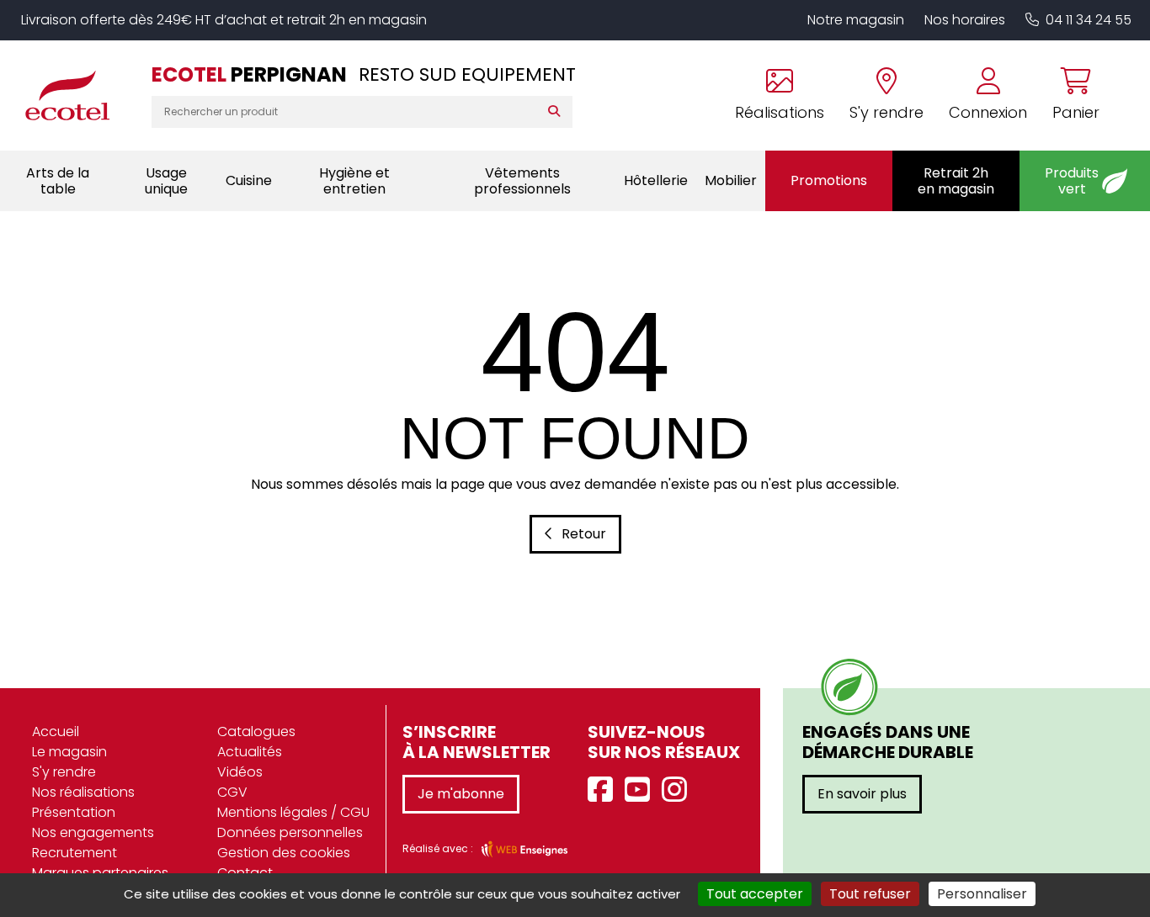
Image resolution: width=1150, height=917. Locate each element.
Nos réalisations (83, 792)
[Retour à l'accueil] (75, 95)
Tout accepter (754, 894)
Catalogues (256, 731)
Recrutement (74, 852)
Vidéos (240, 772)
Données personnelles (290, 832)
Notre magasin (855, 19)
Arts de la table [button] (57, 181)
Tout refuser (870, 894)
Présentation (73, 812)
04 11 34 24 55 (1088, 19)
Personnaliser (982, 894)
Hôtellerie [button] (656, 180)
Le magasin (69, 751)
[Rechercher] (557, 112)
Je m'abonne (461, 793)
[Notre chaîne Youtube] (641, 790)
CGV (232, 792)
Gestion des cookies (283, 852)
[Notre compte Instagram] (678, 790)
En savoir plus (862, 793)
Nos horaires (964, 19)
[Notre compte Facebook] (604, 790)
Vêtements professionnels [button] (522, 181)
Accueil (55, 731)
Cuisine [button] (249, 180)
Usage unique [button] (166, 181)
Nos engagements (93, 832)
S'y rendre (64, 772)
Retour (584, 533)
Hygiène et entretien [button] (354, 181)
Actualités (249, 751)
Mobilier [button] (731, 180)
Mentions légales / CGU (293, 812)
